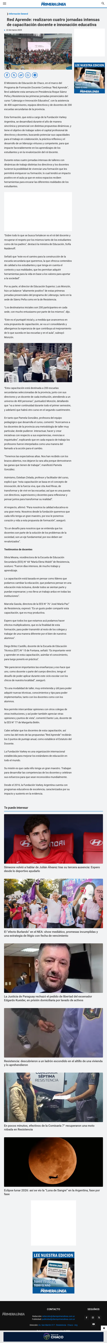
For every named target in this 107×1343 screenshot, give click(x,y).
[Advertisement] (38, 211)
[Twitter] (99, 1318)
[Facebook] (86, 1318)
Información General (18, 14)
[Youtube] (93, 1324)
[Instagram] (93, 1318)
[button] (6, 4)
